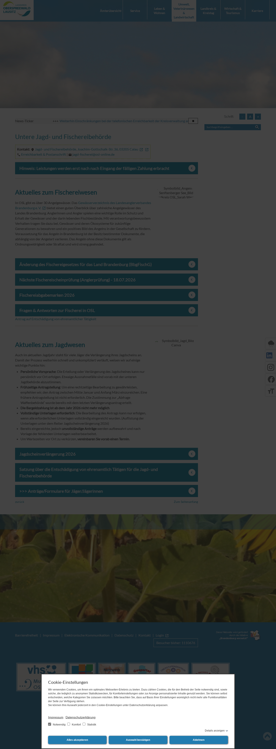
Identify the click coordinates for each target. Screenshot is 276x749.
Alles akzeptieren (77, 739)
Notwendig (59, 724)
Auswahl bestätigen (138, 739)
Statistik (91, 724)
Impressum (55, 717)
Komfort (76, 724)
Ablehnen (198, 739)
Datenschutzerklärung (81, 717)
